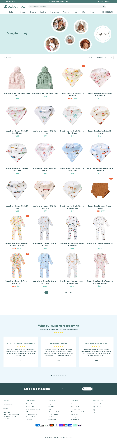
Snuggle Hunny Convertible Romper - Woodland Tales (72, 270)
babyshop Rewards (76, 417)
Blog (49, 409)
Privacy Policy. (68, 437)
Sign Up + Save (87, 389)
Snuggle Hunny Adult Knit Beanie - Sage (44, 83)
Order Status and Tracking (33, 409)
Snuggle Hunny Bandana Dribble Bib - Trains (17, 195)
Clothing (33, 12)
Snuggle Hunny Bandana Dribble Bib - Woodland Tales (72, 195)
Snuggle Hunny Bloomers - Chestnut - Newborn (100, 195)
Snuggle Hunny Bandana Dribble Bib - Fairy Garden (72, 120)
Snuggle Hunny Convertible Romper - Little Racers (72, 233)
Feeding (43, 12)
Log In (50, 404)
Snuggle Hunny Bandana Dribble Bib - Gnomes (100, 120)
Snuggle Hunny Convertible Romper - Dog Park (44, 233)
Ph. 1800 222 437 (107, 12)
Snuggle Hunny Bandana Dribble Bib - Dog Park (44, 120)
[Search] (104, 6)
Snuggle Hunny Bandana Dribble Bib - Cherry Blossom (17, 120)
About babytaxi (75, 406)
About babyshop (75, 404)
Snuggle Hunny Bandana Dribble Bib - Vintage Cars (44, 195)
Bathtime (12, 12)
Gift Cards (51, 417)
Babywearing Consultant (77, 412)
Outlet (91, 12)
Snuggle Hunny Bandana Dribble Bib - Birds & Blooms (100, 83)
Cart (112, 6)
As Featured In (75, 419)
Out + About (54, 12)
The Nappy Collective (54, 412)
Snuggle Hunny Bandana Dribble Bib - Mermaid (44, 158)
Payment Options (30, 406)
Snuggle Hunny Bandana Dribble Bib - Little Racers (17, 158)
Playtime (66, 12)
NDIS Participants (53, 414)
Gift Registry (74, 414)
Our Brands (51, 406)
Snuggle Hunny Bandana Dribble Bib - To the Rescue (100, 158)
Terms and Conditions (32, 417)
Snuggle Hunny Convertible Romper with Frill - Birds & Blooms (100, 270)
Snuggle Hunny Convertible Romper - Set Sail (100, 233)
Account (110, 6)
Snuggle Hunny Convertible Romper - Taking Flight (44, 270)
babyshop (51, 437)
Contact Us (29, 419)
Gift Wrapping (52, 419)
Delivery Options (30, 404)
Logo (14, 6)
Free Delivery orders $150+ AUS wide (58, 2)
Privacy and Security (31, 414)
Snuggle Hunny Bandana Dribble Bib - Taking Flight (72, 158)
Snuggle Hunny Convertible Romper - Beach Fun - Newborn (17, 233)
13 (66, 292)
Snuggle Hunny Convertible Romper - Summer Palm (17, 270)
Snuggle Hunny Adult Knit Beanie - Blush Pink (17, 83)
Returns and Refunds (31, 412)
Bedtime (22, 12)
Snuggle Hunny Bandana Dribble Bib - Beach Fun (72, 83)
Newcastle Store (10, 1)
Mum (75, 12)
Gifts (83, 12)
